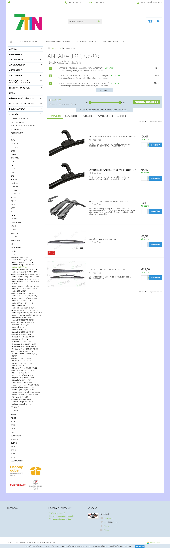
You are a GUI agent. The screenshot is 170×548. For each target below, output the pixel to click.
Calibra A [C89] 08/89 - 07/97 (23, 322)
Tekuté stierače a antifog (23, 126)
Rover (13, 418)
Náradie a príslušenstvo (21, 98)
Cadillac (15, 144)
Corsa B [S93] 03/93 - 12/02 (23, 332)
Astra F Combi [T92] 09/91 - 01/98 (25, 286)
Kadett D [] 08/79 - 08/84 (21, 358)
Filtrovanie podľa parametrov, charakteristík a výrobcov (104, 110)
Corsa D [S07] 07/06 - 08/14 (23, 337)
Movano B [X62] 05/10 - (21, 373)
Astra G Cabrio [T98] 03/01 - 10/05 (25, 296)
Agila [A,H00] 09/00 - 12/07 (22, 260)
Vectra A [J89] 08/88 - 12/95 (23, 387)
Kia (12, 212)
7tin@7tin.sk (108, 518)
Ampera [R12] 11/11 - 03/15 (23, 265)
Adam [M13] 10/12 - (20, 257)
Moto (12, 93)
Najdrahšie (87, 116)
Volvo (13, 457)
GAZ (12, 176)
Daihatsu (15, 158)
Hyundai (14, 183)
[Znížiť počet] (148, 146)
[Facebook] (9, 2)
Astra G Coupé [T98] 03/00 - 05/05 (25, 298)
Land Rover (16, 222)
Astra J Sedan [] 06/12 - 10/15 (24, 308)
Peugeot (15, 407)
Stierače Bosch (18, 122)
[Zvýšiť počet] (148, 144)
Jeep (13, 208)
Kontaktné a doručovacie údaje (61, 516)
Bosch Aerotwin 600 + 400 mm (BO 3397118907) (86, 68)
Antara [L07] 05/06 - (20, 267)
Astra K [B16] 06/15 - (20, 305)
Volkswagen (17, 461)
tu (132, 546)
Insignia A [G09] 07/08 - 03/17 (24, 351)
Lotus (14, 230)
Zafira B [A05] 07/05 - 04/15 (23, 402)
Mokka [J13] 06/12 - (20, 366)
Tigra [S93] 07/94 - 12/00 (22, 383)
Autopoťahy (15, 70)
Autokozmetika (17, 65)
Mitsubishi (16, 248)
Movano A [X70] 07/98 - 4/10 (23, 370)
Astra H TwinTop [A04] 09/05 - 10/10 (26, 315)
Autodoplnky (16, 59)
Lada (13, 215)
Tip (75, 104)
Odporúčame (55, 116)
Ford (13, 169)
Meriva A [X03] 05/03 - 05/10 (23, 361)
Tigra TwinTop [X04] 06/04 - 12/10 (25, 385)
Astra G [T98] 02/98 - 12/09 (23, 293)
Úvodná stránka (11, 41)
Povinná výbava (17, 109)
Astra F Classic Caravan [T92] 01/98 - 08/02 (26, 283)
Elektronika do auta (19, 88)
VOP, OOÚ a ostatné (57, 513)
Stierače (13, 114)
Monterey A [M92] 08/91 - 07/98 (24, 368)
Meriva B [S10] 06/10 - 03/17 (23, 363)
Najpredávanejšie (105, 116)
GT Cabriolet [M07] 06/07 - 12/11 (25, 349)
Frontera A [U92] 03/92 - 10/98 (24, 344)
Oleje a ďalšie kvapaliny (21, 104)
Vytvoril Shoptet (156, 543)
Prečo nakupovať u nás (29, 42)
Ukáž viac (103, 90)
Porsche (15, 411)
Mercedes (15, 240)
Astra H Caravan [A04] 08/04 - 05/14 (26, 274)
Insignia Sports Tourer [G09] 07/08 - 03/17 (26, 355)
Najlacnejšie (71, 116)
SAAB (13, 422)
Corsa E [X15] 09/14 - (20, 339)
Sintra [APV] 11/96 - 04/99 (22, 380)
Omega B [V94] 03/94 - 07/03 (23, 375)
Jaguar (14, 205)
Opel (13, 255)
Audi (13, 136)
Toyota (14, 454)
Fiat (12, 165)
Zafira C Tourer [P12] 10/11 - (23, 404)
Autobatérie (15, 54)
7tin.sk (106, 526)
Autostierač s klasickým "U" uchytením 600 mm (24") (89, 76)
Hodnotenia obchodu (87, 42)
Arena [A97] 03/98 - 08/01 (22, 318)
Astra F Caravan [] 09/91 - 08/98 (24, 269)
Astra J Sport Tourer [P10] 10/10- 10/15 (27, 313)
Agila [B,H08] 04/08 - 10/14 (22, 262)
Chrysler (15, 194)
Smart (14, 432)
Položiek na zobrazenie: (146, 102)
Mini (12, 244)
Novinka (65, 104)
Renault (14, 414)
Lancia (14, 219)
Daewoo (14, 154)
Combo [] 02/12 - (18, 327)
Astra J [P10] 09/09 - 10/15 (22, 303)
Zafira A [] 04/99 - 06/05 (21, 399)
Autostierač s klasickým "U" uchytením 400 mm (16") (89, 83)
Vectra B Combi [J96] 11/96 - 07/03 (26, 392)
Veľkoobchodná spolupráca (60, 519)
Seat (13, 425)
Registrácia (157, 2)
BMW (13, 140)
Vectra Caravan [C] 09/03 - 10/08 (25, 395)
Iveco (13, 201)
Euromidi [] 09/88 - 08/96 (22, 342)
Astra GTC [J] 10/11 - (20, 291)
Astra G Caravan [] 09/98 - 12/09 (24, 272)
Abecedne (122, 116)
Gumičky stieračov (19, 119)
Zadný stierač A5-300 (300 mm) (102, 239)
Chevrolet (16, 190)
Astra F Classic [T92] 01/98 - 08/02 (26, 279)
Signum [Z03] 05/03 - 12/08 (23, 378)
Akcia (54, 104)
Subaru (14, 439)
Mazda (14, 237)
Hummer (14, 187)
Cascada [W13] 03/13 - (21, 325)
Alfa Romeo (16, 129)
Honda (14, 180)
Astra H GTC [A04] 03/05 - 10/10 (24, 289)
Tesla (13, 450)
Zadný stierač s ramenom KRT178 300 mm (107, 269)
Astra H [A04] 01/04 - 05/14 (23, 301)
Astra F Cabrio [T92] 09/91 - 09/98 (25, 277)
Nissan (14, 251)
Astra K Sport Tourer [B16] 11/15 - (25, 310)
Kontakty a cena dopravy (58, 42)
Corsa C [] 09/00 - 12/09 (21, 334)
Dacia (13, 151)
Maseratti (15, 233)
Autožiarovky (16, 75)
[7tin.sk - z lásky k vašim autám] (28, 23)
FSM (12, 172)
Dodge (14, 162)
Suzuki (14, 443)
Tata (13, 447)
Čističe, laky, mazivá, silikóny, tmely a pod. (20, 82)
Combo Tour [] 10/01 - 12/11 (23, 330)
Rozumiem (140, 546)
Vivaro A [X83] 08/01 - (20, 397)
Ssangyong (16, 436)
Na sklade (56, 100)
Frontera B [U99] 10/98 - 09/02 (24, 347)
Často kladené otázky (113, 42)
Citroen (14, 147)
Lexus (13, 226)
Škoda (14, 429)
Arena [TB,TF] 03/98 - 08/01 (23, 320)
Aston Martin (17, 133)
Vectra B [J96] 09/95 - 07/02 (23, 390)
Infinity (14, 197)
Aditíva (12, 49)
